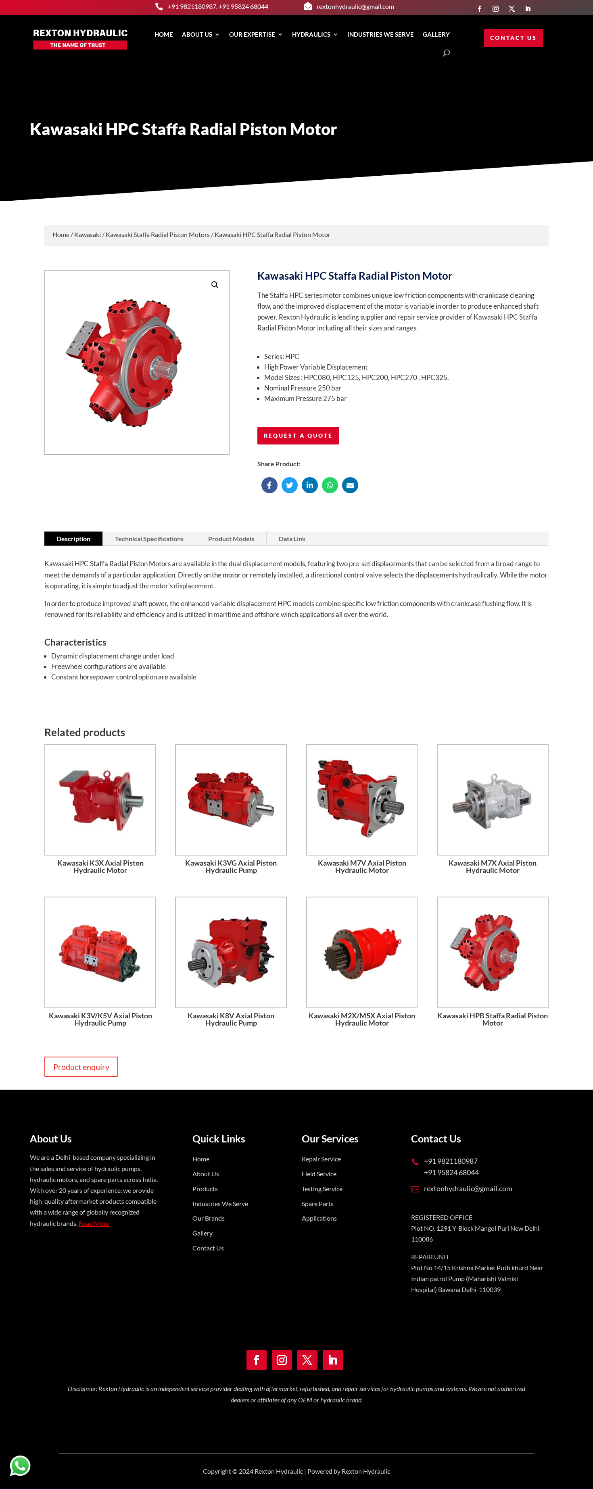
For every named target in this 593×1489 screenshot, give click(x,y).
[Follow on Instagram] (495, 8)
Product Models (231, 538)
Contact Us (513, 37)
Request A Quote (298, 435)
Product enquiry (81, 1067)
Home (164, 34)
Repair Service (321, 1159)
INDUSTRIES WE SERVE (380, 34)
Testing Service (322, 1188)
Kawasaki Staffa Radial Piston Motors (158, 234)
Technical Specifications (149, 538)
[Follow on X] (511, 8)
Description (73, 538)
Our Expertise (252, 34)
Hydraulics (311, 34)
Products (205, 1188)
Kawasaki (87, 234)
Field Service (319, 1173)
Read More (94, 1223)
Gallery (202, 1233)
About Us (197, 34)
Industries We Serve (220, 1203)
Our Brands (208, 1218)
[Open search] (446, 53)
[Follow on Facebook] (479, 8)
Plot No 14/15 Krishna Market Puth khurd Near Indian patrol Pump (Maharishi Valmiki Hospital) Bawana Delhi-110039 (477, 1278)
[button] (215, 285)
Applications (319, 1218)
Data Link (292, 538)
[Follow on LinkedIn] (528, 8)
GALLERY (436, 34)
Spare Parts (318, 1203)
